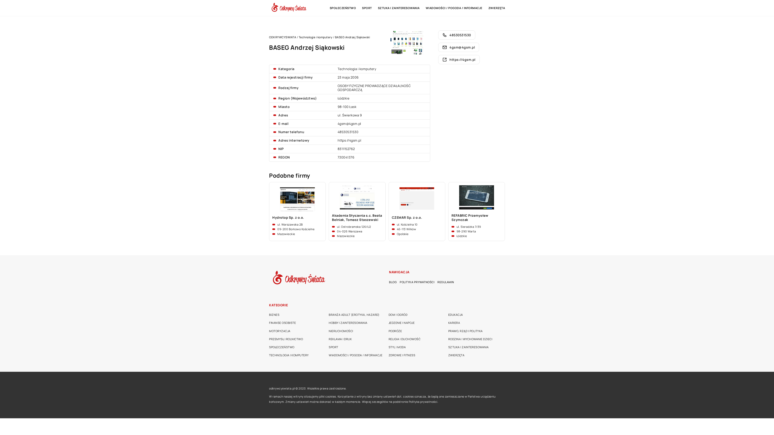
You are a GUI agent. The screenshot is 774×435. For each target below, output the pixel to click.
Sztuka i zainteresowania (399, 8)
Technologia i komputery (357, 69)
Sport (367, 8)
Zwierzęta (496, 8)
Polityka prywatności (417, 282)
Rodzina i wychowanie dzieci (470, 339)
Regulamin (445, 282)
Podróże (395, 331)
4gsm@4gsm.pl (349, 123)
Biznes (274, 315)
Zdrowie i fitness (402, 355)
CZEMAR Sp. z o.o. (407, 217)
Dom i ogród (398, 315)
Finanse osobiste (282, 323)
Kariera (454, 323)
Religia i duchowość (405, 339)
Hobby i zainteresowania (348, 323)
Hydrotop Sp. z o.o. (288, 217)
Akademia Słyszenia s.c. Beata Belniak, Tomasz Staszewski (357, 217)
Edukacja (455, 315)
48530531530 (348, 132)
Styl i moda (397, 347)
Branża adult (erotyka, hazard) (354, 315)
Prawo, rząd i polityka (465, 331)
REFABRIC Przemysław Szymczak (470, 217)
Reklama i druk (340, 339)
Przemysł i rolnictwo (286, 339)
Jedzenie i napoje (402, 323)
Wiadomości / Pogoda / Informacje (454, 8)
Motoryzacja (279, 331)
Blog (393, 282)
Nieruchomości (341, 331)
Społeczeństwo (343, 8)
